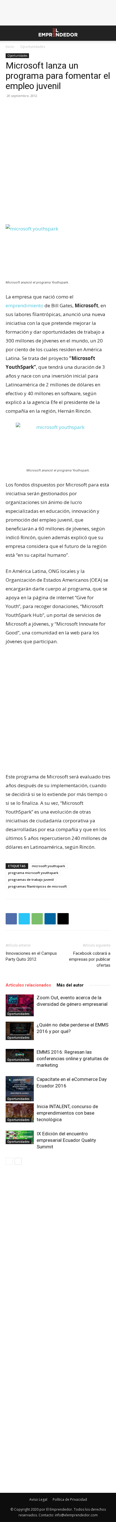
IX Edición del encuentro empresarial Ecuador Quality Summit (66, 1140)
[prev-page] (9, 1161)
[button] (10, 33)
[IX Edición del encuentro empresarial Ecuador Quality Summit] (20, 1137)
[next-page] (18, 1161)
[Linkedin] (50, 918)
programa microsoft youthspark (33, 873)
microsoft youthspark (48, 866)
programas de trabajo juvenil (31, 879)
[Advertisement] (58, 163)
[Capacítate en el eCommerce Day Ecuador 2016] (20, 1088)
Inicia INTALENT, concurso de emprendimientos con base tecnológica (67, 1113)
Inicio (10, 46)
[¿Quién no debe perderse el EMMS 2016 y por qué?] (20, 1031)
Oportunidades (32, 46)
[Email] (63, 918)
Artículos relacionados (28, 985)
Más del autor (70, 985)
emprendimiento (25, 305)
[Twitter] (24, 918)
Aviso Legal (38, 1499)
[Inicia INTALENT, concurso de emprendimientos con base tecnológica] (20, 1112)
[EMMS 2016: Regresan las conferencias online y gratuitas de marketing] (20, 1055)
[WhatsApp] (37, 918)
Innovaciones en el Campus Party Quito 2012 (31, 956)
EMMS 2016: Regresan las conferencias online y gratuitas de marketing (72, 1058)
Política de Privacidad (70, 1499)
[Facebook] (11, 918)
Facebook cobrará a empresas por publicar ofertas (89, 959)
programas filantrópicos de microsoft (37, 886)
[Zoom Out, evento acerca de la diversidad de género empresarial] (20, 1005)
